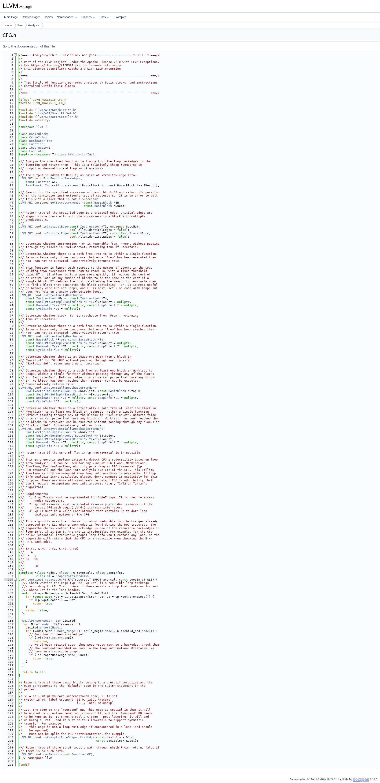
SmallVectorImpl (81, 154)
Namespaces (65, 17)
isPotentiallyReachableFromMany (69, 387)
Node (45, 624)
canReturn (51, 754)
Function (36, 144)
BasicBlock (38, 134)
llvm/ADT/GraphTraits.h (55, 110)
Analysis (33, 25)
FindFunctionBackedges (61, 178)
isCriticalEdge (55, 226)
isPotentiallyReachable (62, 295)
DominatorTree (40, 140)
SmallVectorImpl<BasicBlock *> (51, 391)
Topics (48, 17)
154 (8, 579)
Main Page (11, 17)
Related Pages (31, 17)
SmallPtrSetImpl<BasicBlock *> (61, 302)
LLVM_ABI (26, 178)
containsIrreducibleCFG (46, 579)
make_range (66, 631)
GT (48, 576)
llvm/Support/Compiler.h (56, 116)
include (7, 25)
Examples (120, 17)
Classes (86, 17)
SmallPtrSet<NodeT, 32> (41, 620)
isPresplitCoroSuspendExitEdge (68, 737)
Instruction (39, 147)
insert (45, 627)
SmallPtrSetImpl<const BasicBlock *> (67, 435)
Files (103, 17)
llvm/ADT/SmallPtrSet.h (55, 113)
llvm (20, 25)
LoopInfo (36, 151)
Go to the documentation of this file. (29, 46)
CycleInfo (37, 137)
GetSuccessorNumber (66, 202)
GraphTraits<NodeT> (71, 576)
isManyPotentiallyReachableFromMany (73, 428)
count (56, 637)
